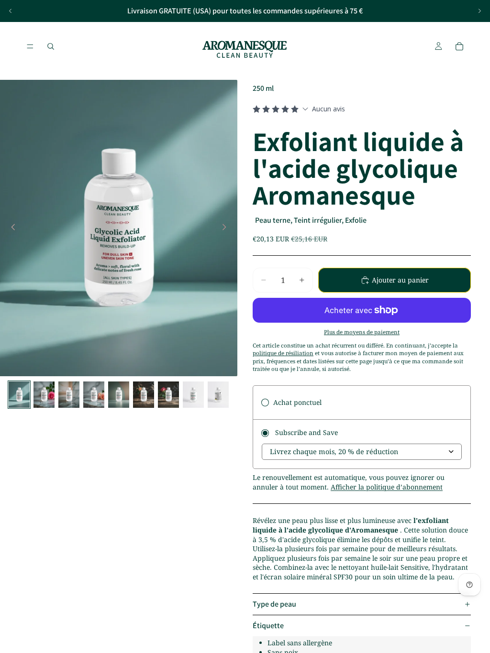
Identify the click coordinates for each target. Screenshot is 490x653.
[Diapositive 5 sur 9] (118, 394)
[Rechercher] (50, 46)
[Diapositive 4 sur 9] (93, 394)
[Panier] (459, 46)
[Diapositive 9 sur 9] (218, 394)
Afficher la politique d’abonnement (387, 486)
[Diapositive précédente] (10, 11)
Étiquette (268, 625)
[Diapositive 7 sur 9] (168, 394)
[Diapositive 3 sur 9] (68, 394)
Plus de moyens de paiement (362, 332)
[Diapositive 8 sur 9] (193, 394)
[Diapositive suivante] (479, 11)
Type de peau (274, 604)
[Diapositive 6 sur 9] (143, 394)
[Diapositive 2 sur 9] (44, 394)
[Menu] (30, 46)
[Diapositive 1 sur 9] (19, 394)
